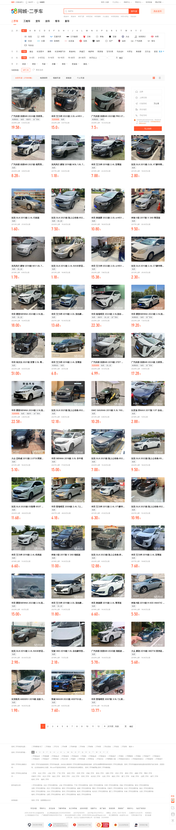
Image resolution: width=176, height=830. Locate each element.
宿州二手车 (89, 767)
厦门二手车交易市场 (116, 791)
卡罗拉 (129, 51)
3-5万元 (41, 58)
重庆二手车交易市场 (99, 788)
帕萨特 (91, 51)
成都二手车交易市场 (84, 788)
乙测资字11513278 (135, 813)
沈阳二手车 (109, 773)
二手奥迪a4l (55, 756)
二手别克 (116, 746)
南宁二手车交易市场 (69, 794)
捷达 (31, 51)
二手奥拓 (83, 756)
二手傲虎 (72, 759)
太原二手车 (106, 776)
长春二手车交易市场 (131, 791)
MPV (25, 70)
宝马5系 (110, 51)
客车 (57, 21)
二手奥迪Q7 (112, 756)
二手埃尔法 (99, 759)
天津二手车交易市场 (111, 785)
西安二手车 (129, 773)
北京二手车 (42, 773)
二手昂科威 (81, 759)
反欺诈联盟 (84, 808)
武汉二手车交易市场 (54, 788)
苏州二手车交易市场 (69, 791)
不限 (24, 51)
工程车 (26, 21)
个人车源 (80, 78)
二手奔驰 (82, 746)
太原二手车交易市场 (146, 791)
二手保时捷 (73, 746)
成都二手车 (138, 773)
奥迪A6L (72, 51)
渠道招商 (112, 808)
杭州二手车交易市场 (84, 791)
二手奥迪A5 (35, 759)
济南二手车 (90, 773)
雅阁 (49, 51)
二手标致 (90, 746)
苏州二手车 (85, 776)
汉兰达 (147, 51)
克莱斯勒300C (45, 800)
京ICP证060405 (79, 813)
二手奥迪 (48, 746)
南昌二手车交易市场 (84, 794)
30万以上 (93, 58)
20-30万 (82, 58)
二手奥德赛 (45, 756)
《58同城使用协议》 (155, 121)
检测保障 (43, 78)
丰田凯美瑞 (115, 16)
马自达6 (133, 16)
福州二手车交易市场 (38, 794)
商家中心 (127, 2)
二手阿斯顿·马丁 (37, 746)
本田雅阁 (97, 16)
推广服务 (103, 808)
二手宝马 (56, 746)
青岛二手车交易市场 (142, 785)
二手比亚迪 (107, 746)
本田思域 (89, 16)
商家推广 (121, 808)
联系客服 (149, 2)
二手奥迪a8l (92, 756)
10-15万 (61, 58)
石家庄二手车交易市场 (115, 788)
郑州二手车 (66, 776)
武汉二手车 (119, 773)
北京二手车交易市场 (50, 785)
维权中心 (130, 808)
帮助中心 (138, 2)
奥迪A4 (66, 16)
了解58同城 (62, 808)
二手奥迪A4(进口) (123, 759)
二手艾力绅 (64, 759)
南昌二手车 (116, 776)
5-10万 (51, 58)
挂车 (47, 21)
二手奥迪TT (146, 756)
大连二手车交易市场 (54, 791)
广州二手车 (61, 773)
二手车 (14, 21)
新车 (67, 21)
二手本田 (98, 746)
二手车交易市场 (36, 785)
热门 (24, 30)
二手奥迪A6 (65, 756)
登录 (102, 2)
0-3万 (32, 58)
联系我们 (148, 813)
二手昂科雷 (54, 759)
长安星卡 (40, 51)
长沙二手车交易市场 (131, 788)
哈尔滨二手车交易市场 (100, 791)
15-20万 (71, 58)
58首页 (42, 2)
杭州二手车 (35, 779)
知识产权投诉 (141, 808)
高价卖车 (158, 11)
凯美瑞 (100, 51)
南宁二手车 (154, 776)
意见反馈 (52, 808)
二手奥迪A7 (45, 759)
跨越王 (82, 51)
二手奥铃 (120, 756)
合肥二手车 (145, 776)
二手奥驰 (137, 756)
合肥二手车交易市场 (54, 794)
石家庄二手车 (36, 776)
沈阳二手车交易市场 (38, 788)
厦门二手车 (125, 776)
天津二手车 (80, 773)
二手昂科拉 (90, 759)
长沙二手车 (46, 776)
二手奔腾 (64, 746)
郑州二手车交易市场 (38, 791)
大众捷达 (106, 16)
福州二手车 (45, 779)
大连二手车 (75, 776)
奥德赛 (138, 51)
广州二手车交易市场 (81, 785)
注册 (107, 2)
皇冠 (156, 51)
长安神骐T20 (60, 51)
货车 (38, 21)
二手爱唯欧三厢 (110, 759)
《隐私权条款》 (142, 123)
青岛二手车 (100, 773)
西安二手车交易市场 (69, 788)
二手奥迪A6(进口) (137, 759)
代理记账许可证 (136, 815)
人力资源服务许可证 (32, 815)
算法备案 (148, 815)
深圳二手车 (71, 773)
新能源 (68, 78)
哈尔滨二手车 (95, 776)
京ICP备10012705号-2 (95, 813)
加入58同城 (73, 808)
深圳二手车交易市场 (96, 785)
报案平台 (94, 808)
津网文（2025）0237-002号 (116, 813)
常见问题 (34, 808)
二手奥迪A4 (102, 756)
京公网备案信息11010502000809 (58, 813)
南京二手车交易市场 (146, 788)
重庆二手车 (148, 773)
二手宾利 (124, 746)
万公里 (156, 103)
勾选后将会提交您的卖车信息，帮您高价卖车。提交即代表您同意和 (148, 121)
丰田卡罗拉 (124, 16)
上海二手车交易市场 (66, 785)
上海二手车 (51, 773)
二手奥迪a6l (35, 756)
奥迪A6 (73, 16)
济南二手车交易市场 (126, 785)
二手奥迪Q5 (74, 756)
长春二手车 (135, 776)
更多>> (131, 746)
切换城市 (19, 2)
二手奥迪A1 (159, 759)
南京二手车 (56, 776)
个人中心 (115, 2)
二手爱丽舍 (129, 756)
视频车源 (56, 78)
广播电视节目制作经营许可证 (52, 815)
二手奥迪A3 (156, 756)
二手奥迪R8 (149, 759)
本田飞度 (81, 16)
